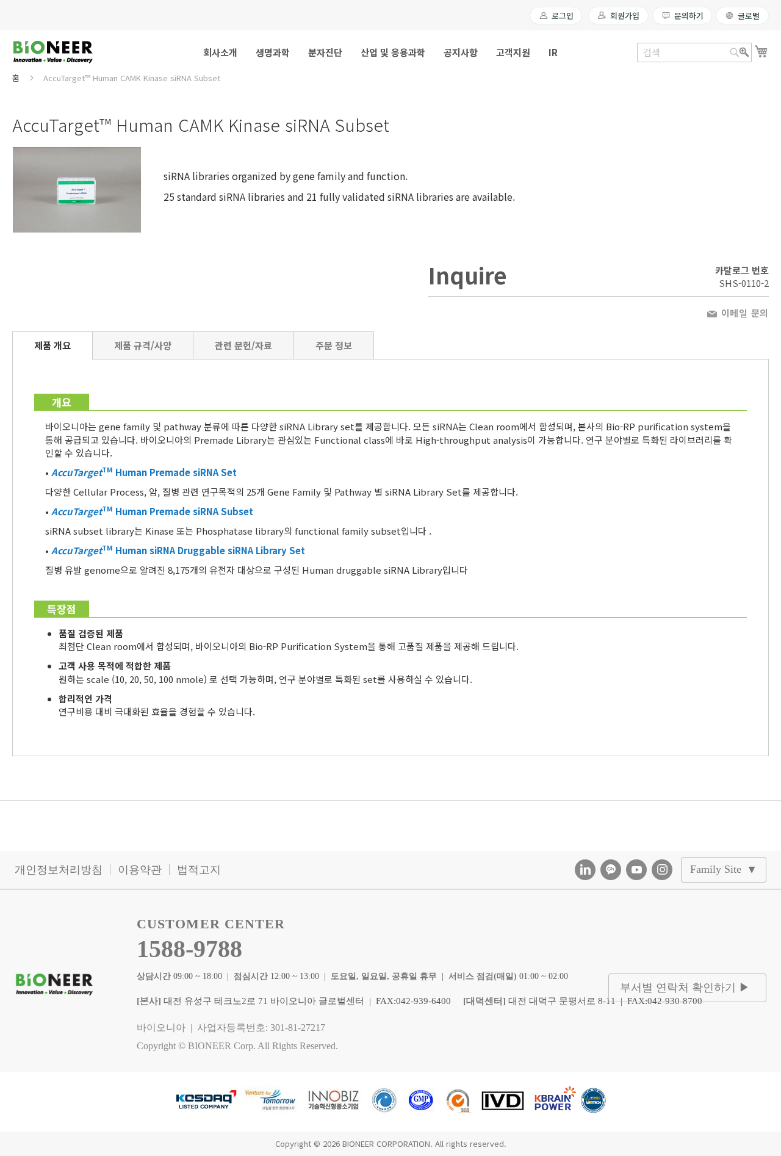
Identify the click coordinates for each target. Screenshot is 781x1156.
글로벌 (749, 15)
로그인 (563, 15)
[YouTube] (636, 869)
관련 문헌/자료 (243, 345)
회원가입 (624, 15)
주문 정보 (333, 345)
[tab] (52, 345)
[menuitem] (220, 52)
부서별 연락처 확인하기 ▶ (685, 987)
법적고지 (199, 869)
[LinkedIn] (585, 869)
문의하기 (688, 15)
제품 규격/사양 (142, 345)
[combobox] (694, 52)
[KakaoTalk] (610, 869)
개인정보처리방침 (59, 869)
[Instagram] (662, 869)
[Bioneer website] (53, 52)
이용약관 (140, 869)
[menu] (390, 52)
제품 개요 (52, 345)
